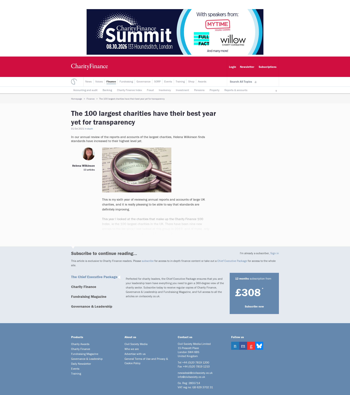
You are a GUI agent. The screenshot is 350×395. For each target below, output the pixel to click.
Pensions (199, 90)
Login (232, 67)
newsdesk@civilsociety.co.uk (195, 373)
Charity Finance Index (129, 90)
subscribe (148, 261)
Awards (202, 81)
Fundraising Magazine (88, 296)
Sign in (274, 253)
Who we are (132, 349)
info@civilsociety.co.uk (191, 377)
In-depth (89, 128)
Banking (107, 90)
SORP (157, 81)
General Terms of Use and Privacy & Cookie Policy (146, 361)
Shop (191, 81)
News (88, 81)
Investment (182, 90)
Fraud (150, 90)
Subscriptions (268, 67)
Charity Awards (80, 344)
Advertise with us (135, 354)
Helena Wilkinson (83, 165)
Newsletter (247, 67)
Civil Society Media (136, 344)
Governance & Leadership (91, 306)
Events (168, 81)
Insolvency (165, 90)
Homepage (76, 98)
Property (214, 90)
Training (180, 81)
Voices (99, 81)
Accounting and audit (85, 90)
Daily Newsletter (81, 363)
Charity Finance (83, 286)
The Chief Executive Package (94, 276)
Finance (111, 81)
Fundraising (126, 81)
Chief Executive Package (232, 261)
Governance (144, 81)
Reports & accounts (235, 90)
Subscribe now (254, 306)
